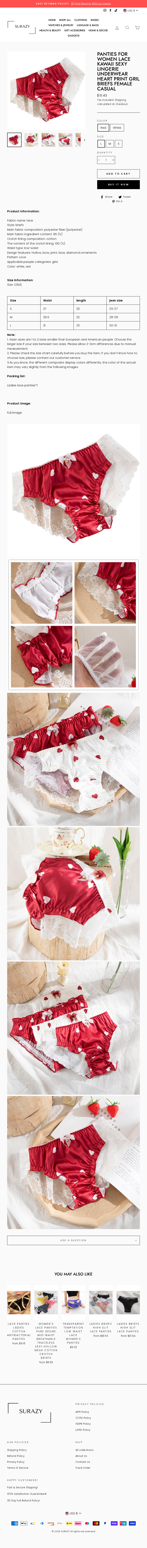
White (117, 128)
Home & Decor (98, 30)
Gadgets (73, 35)
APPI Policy (82, 1412)
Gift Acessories (74, 30)
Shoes (95, 20)
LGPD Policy (82, 1430)
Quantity (105, 152)
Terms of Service (17, 1468)
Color (102, 120)
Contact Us (82, 1462)
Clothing (80, 20)
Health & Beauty (50, 30)
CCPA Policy (83, 1418)
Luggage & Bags (88, 25)
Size (100, 136)
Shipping (120, 100)
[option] (73, 4)
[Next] (83, 140)
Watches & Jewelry (60, 25)
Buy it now (118, 184)
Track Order (82, 1468)
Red (103, 128)
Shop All (65, 20)
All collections (84, 1450)
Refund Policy (15, 1456)
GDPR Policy (83, 1424)
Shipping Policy (17, 1450)
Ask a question (73, 1240)
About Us (81, 1456)
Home (52, 20)
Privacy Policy (16, 1462)
